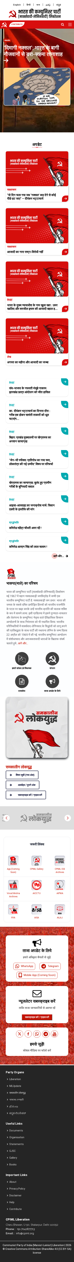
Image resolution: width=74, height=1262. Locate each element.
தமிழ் (48, 5)
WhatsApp (27, 966)
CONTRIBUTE (16, 24)
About (12, 1182)
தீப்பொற (13, 1106)
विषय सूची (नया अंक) (25, 774)
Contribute (15, 1209)
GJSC (12, 1151)
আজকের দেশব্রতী (16, 1099)
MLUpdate (15, 1086)
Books (13, 1164)
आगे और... (23, 643)
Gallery (13, 1157)
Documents (16, 1130)
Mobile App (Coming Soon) (40, 975)
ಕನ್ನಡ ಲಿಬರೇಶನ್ (17, 1113)
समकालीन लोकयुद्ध (17, 1093)
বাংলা (38, 5)
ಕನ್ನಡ (58, 5)
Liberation (15, 1079)
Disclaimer (15, 1195)
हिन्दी (29, 5)
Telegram (53, 966)
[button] (67, 818)
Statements (16, 1144)
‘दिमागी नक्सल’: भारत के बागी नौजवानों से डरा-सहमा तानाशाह (33, 51)
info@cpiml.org (24, 1233)
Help (11, 1202)
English (17, 5)
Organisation (16, 1137)
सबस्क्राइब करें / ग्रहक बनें (37, 1017)
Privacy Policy (17, 1188)
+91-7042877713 (25, 1229)
